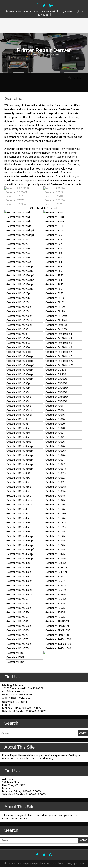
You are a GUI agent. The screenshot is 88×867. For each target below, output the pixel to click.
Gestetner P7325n (55, 200)
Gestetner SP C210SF (17, 188)
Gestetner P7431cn (55, 196)
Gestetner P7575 (15, 200)
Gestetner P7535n (16, 204)
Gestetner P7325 (54, 204)
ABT (4, 698)
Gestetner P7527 (54, 192)
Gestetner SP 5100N (17, 192)
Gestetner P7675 (15, 196)
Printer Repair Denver (44, 50)
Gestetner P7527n (55, 188)
